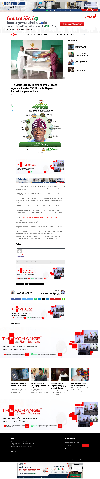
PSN (44, 459)
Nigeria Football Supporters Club (36, 283)
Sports (21, 81)
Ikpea (27, 283)
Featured (13, 81)
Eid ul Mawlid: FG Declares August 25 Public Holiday (78, 384)
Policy (88, 459)
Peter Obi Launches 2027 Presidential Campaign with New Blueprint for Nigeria (81, 55)
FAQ (84, 459)
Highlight (17, 81)
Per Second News (17, 94)
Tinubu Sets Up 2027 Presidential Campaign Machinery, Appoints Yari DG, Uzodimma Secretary (81, 71)
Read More (13, 451)
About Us (74, 459)
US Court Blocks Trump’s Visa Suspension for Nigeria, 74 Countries (82, 48)
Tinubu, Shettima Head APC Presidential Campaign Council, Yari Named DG (81, 63)
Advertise (80, 459)
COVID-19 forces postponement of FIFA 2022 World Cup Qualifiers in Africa (42, 217)
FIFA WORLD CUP (20, 283)
